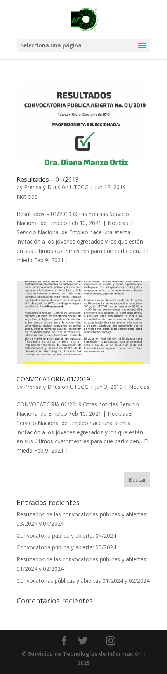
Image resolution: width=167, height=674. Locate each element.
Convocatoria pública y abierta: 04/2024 (66, 535)
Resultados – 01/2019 (48, 179)
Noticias (27, 196)
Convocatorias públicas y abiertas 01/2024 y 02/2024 (83, 580)
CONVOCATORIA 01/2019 (53, 379)
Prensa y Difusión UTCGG (56, 187)
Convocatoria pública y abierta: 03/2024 (66, 547)
